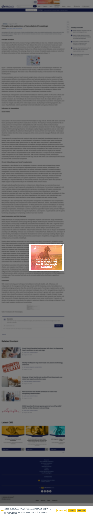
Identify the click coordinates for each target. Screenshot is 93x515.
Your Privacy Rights (61, 510)
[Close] (90, 510)
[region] (46, 510)
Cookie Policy (14, 513)
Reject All (72, 510)
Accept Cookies (81, 510)
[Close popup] (62, 245)
